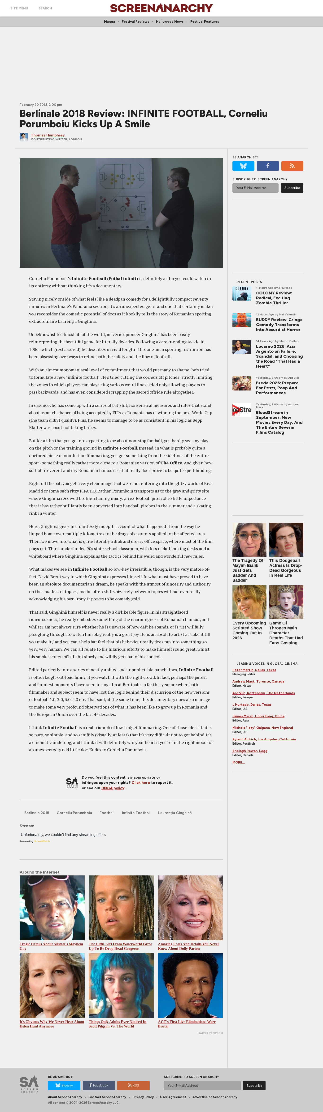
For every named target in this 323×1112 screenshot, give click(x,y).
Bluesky (67, 1085)
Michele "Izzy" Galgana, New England (262, 728)
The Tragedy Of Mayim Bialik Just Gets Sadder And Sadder (247, 570)
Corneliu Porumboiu (74, 813)
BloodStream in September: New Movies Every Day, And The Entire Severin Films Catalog (279, 422)
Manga (109, 22)
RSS (136, 1085)
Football (107, 813)
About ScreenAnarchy (65, 1097)
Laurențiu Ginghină (175, 813)
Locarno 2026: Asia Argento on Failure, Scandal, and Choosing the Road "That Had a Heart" (279, 356)
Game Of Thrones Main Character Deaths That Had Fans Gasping (286, 633)
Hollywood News (169, 22)
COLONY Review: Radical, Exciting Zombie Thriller (274, 298)
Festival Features (204, 22)
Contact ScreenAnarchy (107, 1097)
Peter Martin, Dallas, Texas (254, 670)
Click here (141, 782)
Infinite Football (136, 813)
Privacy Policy (143, 1097)
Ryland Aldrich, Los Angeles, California (264, 739)
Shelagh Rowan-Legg (249, 751)
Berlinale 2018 (36, 813)
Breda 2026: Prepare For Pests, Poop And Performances (277, 387)
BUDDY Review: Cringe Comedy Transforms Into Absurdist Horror (279, 324)
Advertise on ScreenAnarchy (214, 1097)
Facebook (100, 1085)
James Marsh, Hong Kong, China (258, 716)
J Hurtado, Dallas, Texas (251, 705)
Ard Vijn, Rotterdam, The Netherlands (263, 693)
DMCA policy (112, 788)
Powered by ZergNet (209, 1033)
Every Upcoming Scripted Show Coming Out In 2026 (249, 630)
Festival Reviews (135, 22)
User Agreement (173, 1097)
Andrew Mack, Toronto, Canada (258, 681)
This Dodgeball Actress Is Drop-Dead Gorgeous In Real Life (285, 568)
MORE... (238, 762)
